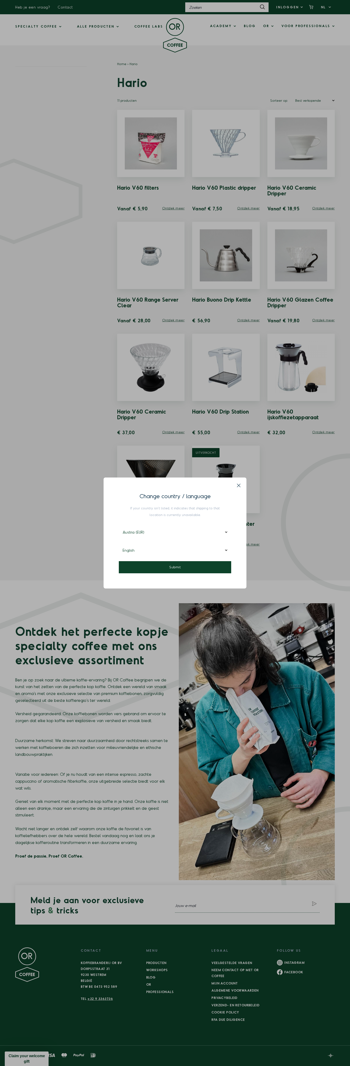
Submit (175, 567)
